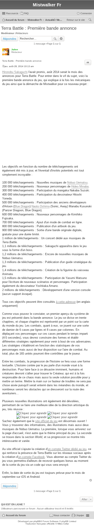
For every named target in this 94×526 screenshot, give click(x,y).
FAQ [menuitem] (26, 13)
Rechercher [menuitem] (90, 20)
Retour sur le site (76, 20)
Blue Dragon (22, 206)
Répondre (9, 39)
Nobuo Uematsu (77, 182)
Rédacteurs (22, 33)
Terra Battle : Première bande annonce (39, 28)
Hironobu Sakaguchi (15, 72)
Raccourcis (12, 13)
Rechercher (55, 38)
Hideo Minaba (80, 186)
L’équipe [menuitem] (79, 515)
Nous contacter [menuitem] (62, 515)
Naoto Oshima (40, 206)
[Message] (3, 66)
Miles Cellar (63, 524)
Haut (90, 480)
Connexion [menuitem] (86, 13)
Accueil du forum (16, 515)
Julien (14, 49)
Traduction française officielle (40, 524)
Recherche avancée (61, 38)
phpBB (36, 521)
